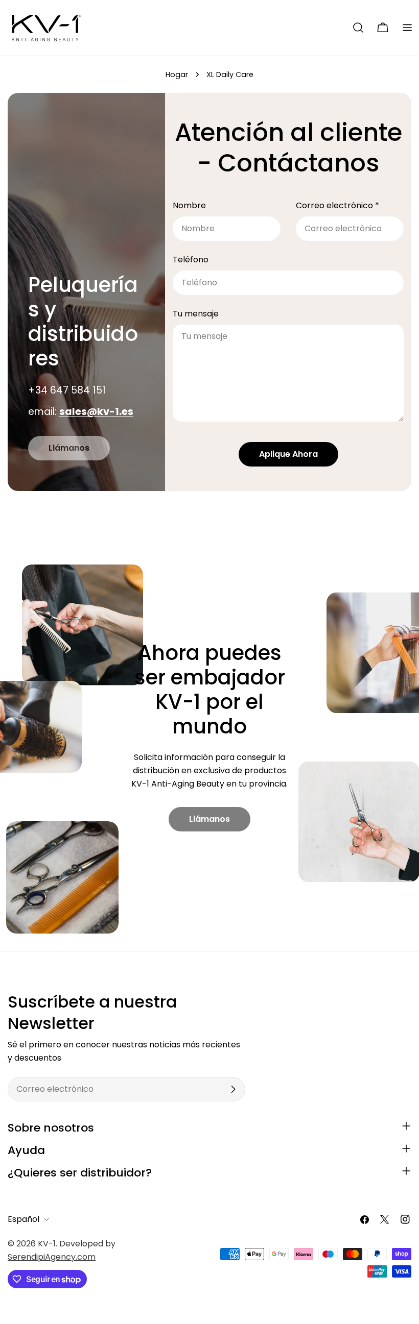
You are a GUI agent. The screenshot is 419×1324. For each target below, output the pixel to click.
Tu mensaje (196, 314)
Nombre (189, 205)
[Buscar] (358, 27)
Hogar (177, 74)
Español (23, 1219)
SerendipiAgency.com (52, 1257)
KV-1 (47, 1243)
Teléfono (190, 259)
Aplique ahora (288, 454)
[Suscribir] (233, 1089)
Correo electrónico (337, 205)
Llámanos (69, 448)
